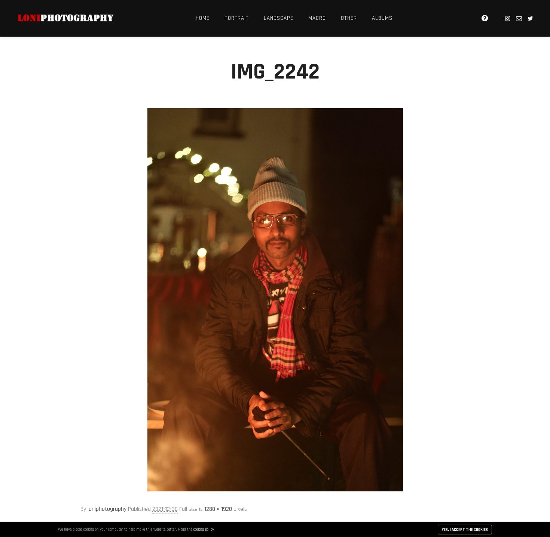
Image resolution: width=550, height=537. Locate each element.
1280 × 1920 (218, 509)
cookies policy (203, 529)
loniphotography (107, 509)
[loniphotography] (65, 18)
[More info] (484, 18)
